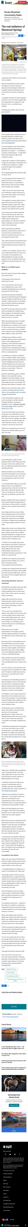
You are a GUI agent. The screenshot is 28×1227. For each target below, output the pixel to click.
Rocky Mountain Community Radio (15, 980)
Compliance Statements (9, 1203)
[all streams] (26, 1225)
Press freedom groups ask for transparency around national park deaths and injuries (14, 1068)
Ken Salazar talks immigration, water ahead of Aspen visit (14, 1054)
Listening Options (7, 1177)
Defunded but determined (14, 1096)
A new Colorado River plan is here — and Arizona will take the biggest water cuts (13, 1047)
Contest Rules (6, 1210)
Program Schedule (7, 1173)
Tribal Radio (6, 1190)
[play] (2, 1225)
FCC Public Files (7, 1200)
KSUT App (5, 1183)
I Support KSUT (14, 1105)
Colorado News (11, 972)
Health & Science (11, 969)
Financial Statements (8, 1207)
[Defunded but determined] (14, 1083)
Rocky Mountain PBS (12, 976)
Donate (23, 2)
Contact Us (5, 1197)
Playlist (5, 1180)
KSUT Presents (6, 1187)
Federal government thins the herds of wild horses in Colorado (14, 1061)
